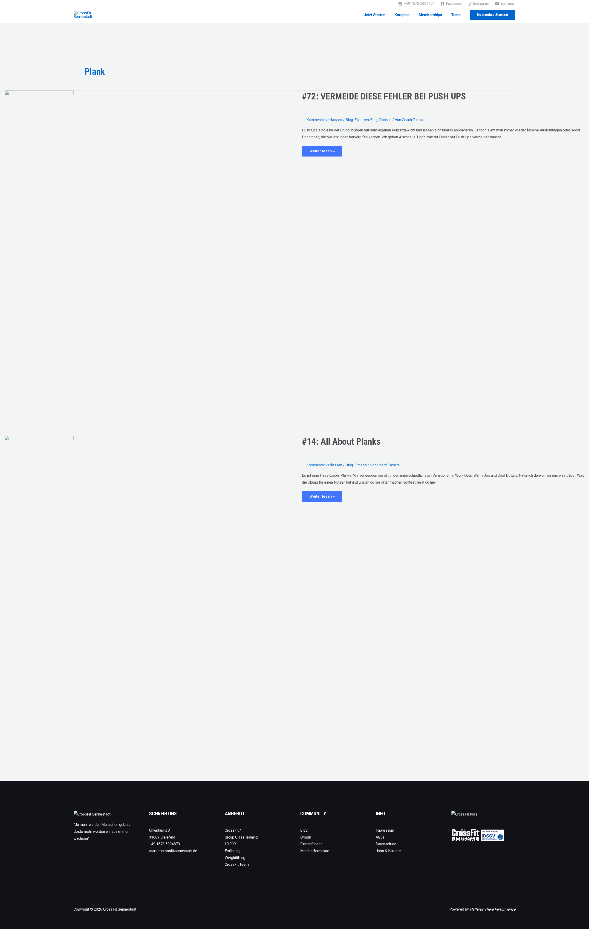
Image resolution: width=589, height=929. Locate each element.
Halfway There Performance (492, 909)
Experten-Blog (366, 120)
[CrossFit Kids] (464, 814)
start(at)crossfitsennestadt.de (173, 851)
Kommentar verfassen (324, 120)
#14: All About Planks (341, 441)
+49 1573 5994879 (164, 844)
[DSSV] (492, 835)
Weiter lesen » (322, 153)
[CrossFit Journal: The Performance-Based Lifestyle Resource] (465, 835)
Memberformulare (314, 851)
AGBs (380, 837)
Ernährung (232, 851)
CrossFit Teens (237, 864)
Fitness (385, 120)
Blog (349, 120)
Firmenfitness (311, 844)
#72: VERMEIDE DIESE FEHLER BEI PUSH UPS (384, 96)
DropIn (305, 837)
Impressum (385, 830)
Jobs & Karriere (388, 851)
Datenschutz (386, 844)
